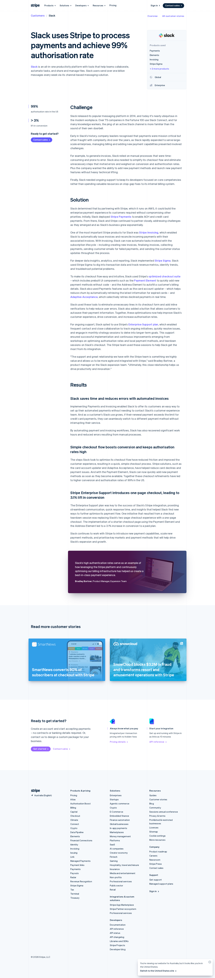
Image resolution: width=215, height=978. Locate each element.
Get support (155, 879)
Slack (34, 66)
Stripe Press (155, 863)
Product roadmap (158, 851)
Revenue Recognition (81, 881)
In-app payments (118, 828)
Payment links (77, 865)
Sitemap (153, 831)
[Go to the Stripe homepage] (34, 791)
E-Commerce (116, 811)
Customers (38, 15)
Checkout (75, 815)
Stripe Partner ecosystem (123, 908)
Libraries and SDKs (119, 941)
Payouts (74, 873)
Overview (152, 15)
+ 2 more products (159, 68)
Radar (73, 877)
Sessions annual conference (163, 811)
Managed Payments (80, 860)
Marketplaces (117, 832)
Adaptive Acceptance (84, 296)
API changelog (117, 937)
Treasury (75, 897)
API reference (156, 741)
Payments (75, 869)
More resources (157, 839)
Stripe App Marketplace (122, 904)
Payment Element (145, 280)
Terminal (74, 893)
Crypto (73, 828)
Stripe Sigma (163, 260)
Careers (153, 855)
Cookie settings (157, 835)
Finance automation (120, 819)
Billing (73, 807)
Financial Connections (81, 840)
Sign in (154, 5)
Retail (113, 889)
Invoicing (74, 848)
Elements (75, 836)
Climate (74, 819)
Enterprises (116, 795)
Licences (154, 827)
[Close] (209, 962)
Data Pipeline (77, 832)
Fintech (113, 856)
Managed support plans (161, 883)
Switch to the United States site (157, 970)
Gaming (114, 860)
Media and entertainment (122, 873)
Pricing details (118, 741)
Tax (72, 889)
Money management (120, 836)
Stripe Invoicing (148, 232)
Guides (152, 795)
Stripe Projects (117, 945)
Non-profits (116, 877)
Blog (151, 803)
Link (72, 856)
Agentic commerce (119, 803)
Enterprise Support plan (143, 324)
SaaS (112, 844)
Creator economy (119, 852)
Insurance (115, 869)
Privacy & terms (157, 815)
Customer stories (158, 799)
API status (115, 932)
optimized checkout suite (164, 276)
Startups (114, 799)
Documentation (118, 924)
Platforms (115, 840)
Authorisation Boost (80, 803)
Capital (73, 811)
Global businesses (119, 824)
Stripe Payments (121, 216)
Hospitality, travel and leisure (124, 865)
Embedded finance (119, 815)
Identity (74, 844)
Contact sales (172, 5)
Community (155, 807)
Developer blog (117, 949)
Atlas (73, 799)
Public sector (116, 885)
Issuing (73, 852)
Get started (39, 748)
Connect (74, 824)
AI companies (116, 848)
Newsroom (154, 859)
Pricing (112, 5)
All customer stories (173, 15)
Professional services (121, 881)
